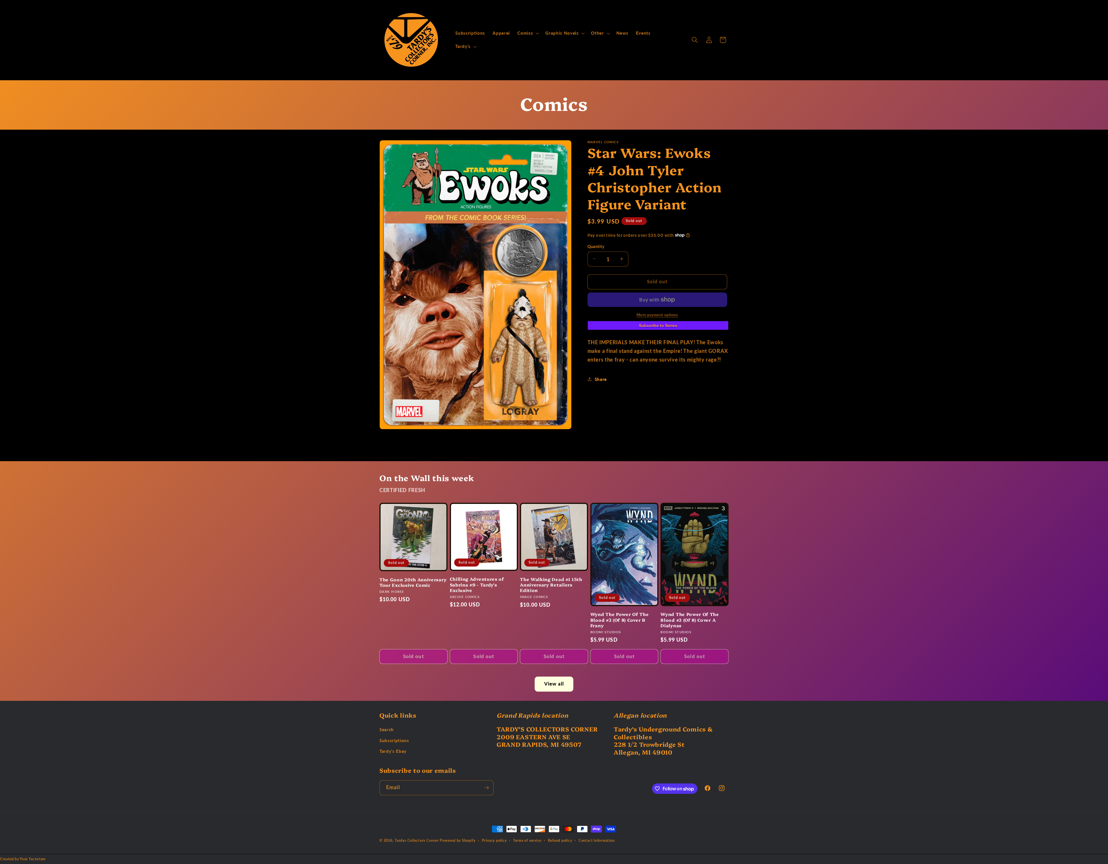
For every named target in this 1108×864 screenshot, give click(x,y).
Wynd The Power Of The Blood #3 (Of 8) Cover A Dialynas (689, 619)
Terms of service (527, 840)
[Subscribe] (486, 787)
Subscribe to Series (658, 325)
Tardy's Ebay (393, 751)
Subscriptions (394, 740)
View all (554, 684)
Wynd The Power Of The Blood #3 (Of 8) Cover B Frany (619, 619)
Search (386, 729)
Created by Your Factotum (23, 859)
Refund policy (560, 840)
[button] (528, 33)
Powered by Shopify (457, 840)
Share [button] (601, 379)
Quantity (595, 246)
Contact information (597, 840)
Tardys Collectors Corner (417, 840)
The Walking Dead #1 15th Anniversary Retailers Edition (551, 584)
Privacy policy (494, 840)
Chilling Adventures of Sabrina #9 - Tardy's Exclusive (477, 584)
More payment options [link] (657, 314)
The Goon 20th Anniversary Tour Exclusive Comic (412, 582)
